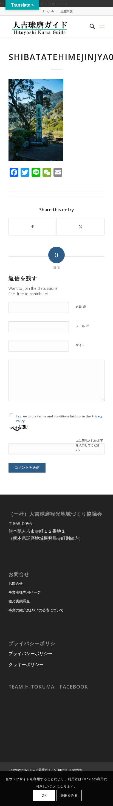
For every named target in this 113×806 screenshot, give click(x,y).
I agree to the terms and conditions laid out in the (59, 418)
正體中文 (67, 11)
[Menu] (101, 26)
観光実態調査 (19, 601)
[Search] (89, 27)
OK (43, 795)
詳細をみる (69, 795)
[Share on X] (80, 226)
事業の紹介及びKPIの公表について (36, 610)
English (48, 11)
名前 (81, 306)
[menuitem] (48, 11)
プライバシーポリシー (30, 653)
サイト (80, 345)
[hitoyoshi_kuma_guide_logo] (47, 27)
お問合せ (16, 583)
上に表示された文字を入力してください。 (89, 444)
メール (82, 325)
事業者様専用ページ (25, 592)
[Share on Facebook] (32, 226)
